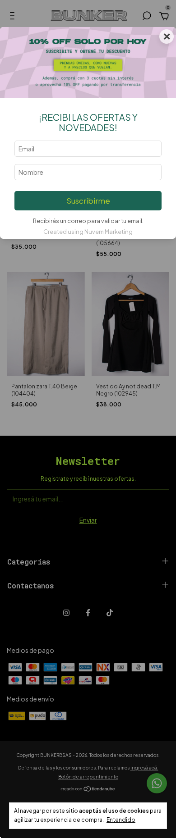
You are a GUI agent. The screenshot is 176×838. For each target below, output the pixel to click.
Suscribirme (88, 200)
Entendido (121, 819)
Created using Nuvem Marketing (88, 231)
